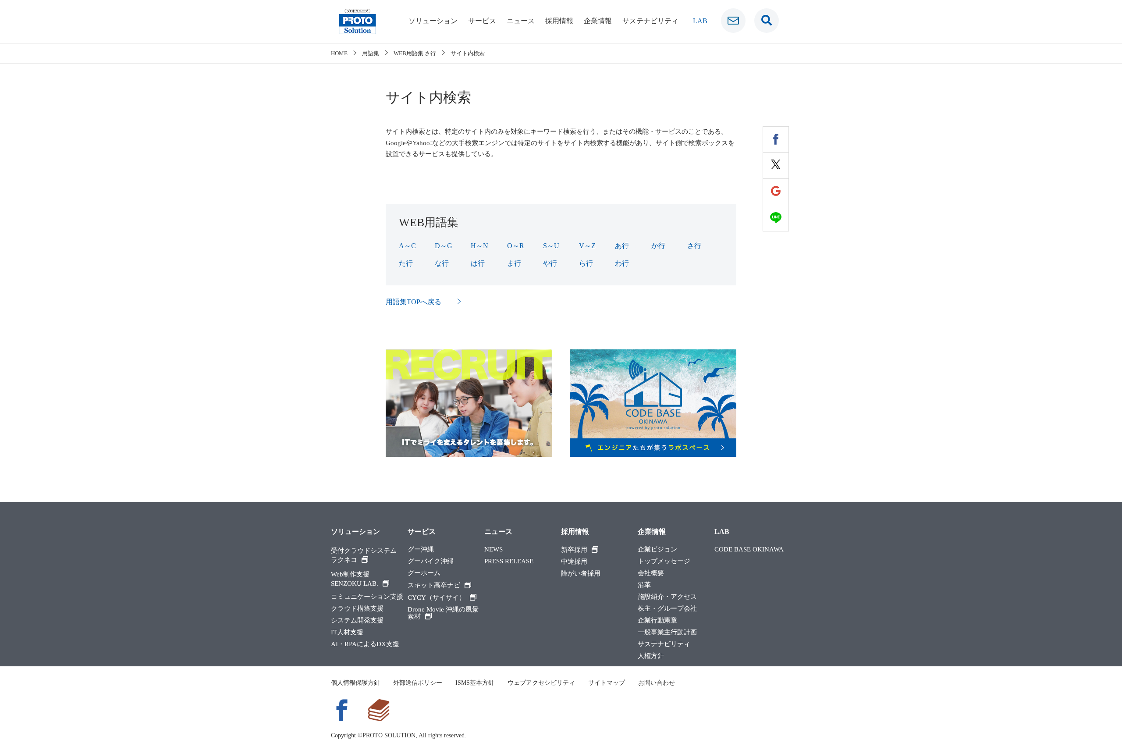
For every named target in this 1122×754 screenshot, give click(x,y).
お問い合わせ (656, 682)
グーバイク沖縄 (431, 561)
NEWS (493, 549)
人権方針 (651, 656)
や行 (550, 263)
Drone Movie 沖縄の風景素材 (443, 613)
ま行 (514, 263)
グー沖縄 (421, 549)
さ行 (694, 245)
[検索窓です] (766, 20)
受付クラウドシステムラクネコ (364, 555)
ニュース (521, 21)
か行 (658, 245)
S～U (551, 245)
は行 (478, 263)
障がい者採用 (580, 573)
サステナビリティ (650, 21)
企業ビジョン (657, 549)
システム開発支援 (357, 620)
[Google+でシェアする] (776, 192)
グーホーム (424, 573)
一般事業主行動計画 (667, 632)
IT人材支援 (347, 632)
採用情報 (559, 21)
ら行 (586, 263)
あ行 (622, 245)
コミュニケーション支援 (367, 597)
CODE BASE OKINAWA (749, 549)
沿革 (644, 585)
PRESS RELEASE (508, 561)
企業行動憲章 (657, 620)
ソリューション (433, 21)
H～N (479, 245)
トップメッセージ (664, 561)
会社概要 (651, 573)
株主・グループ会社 (667, 608)
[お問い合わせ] (733, 20)
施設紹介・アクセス (667, 597)
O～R (515, 245)
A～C (407, 245)
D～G (443, 245)
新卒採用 (574, 549)
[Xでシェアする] (776, 166)
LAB (700, 21)
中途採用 (574, 561)
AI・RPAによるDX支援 (365, 644)
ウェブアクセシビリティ (541, 682)
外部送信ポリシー (417, 682)
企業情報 (598, 21)
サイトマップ (606, 682)
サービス (482, 21)
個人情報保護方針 (355, 682)
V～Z (587, 245)
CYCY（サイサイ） (436, 597)
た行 (406, 263)
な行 (442, 263)
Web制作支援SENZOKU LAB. (354, 579)
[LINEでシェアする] (776, 218)
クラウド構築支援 (357, 608)
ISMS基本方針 (474, 682)
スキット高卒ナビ (434, 585)
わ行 (622, 263)
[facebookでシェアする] (776, 139)
